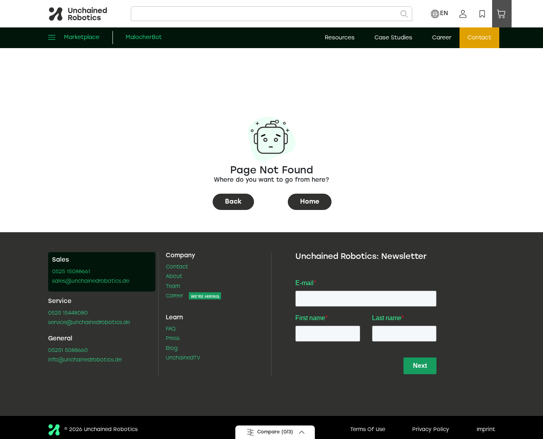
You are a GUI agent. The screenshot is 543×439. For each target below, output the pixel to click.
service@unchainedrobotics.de (89, 323)
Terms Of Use (367, 430)
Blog (172, 349)
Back (233, 202)
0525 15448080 (68, 313)
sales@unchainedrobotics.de (90, 282)
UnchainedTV (183, 358)
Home (309, 202)
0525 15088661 (71, 272)
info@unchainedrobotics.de (85, 360)
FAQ (171, 329)
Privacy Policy (430, 430)
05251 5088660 (68, 351)
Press (173, 339)
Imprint (486, 430)
